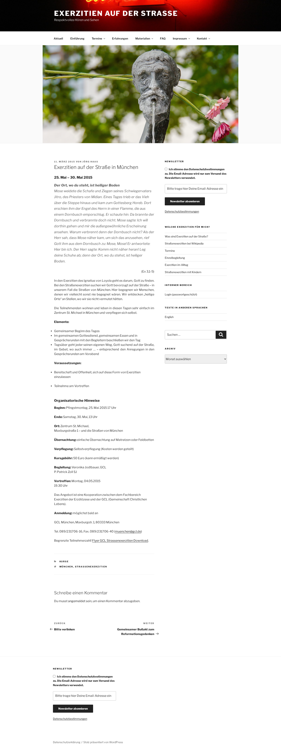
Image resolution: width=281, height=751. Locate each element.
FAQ (163, 38)
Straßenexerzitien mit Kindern (183, 272)
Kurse (64, 561)
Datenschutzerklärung (66, 742)
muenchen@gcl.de (128, 531)
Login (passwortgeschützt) (181, 294)
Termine (97, 38)
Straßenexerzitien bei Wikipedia (184, 243)
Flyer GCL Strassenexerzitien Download (120, 540)
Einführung (77, 38)
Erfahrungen (120, 38)
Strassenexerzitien (91, 566)
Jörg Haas (90, 161)
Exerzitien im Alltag (176, 264)
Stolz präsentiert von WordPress (103, 742)
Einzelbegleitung (175, 257)
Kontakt (202, 38)
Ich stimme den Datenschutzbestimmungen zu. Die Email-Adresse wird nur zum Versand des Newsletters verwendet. (195, 173)
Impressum (180, 38)
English (169, 317)
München (66, 566)
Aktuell (58, 38)
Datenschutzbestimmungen (182, 211)
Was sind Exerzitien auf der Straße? (186, 236)
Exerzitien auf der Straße (116, 13)
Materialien (142, 38)
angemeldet (76, 601)
